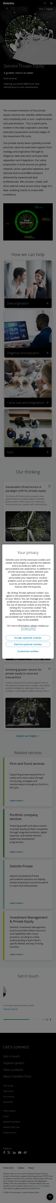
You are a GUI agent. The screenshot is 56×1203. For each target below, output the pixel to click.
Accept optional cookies (27, 637)
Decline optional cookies (28, 644)
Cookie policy (28, 628)
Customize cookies (28, 651)
